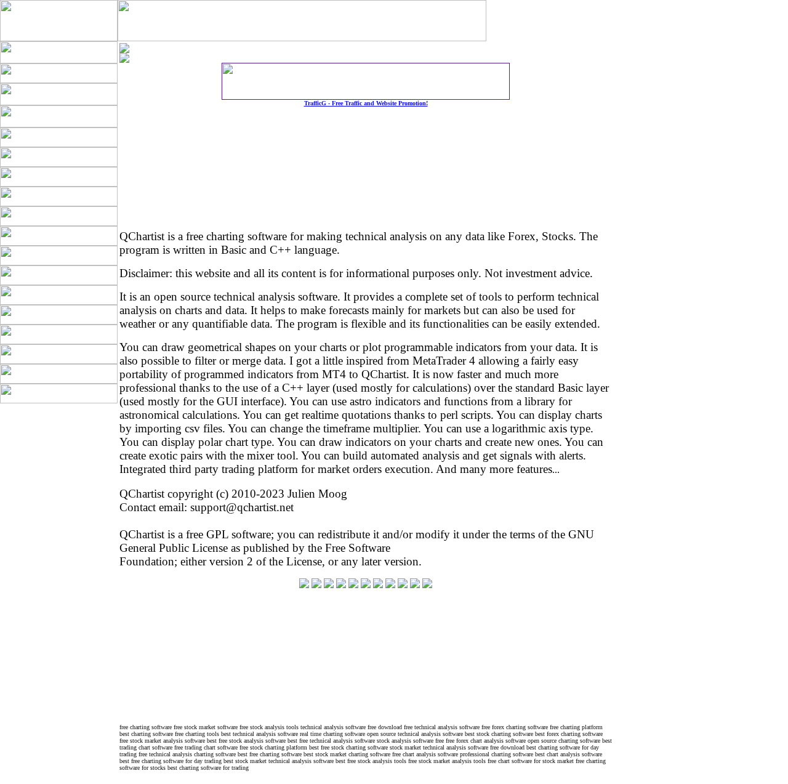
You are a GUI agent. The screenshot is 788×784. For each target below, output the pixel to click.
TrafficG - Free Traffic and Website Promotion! (366, 103)
